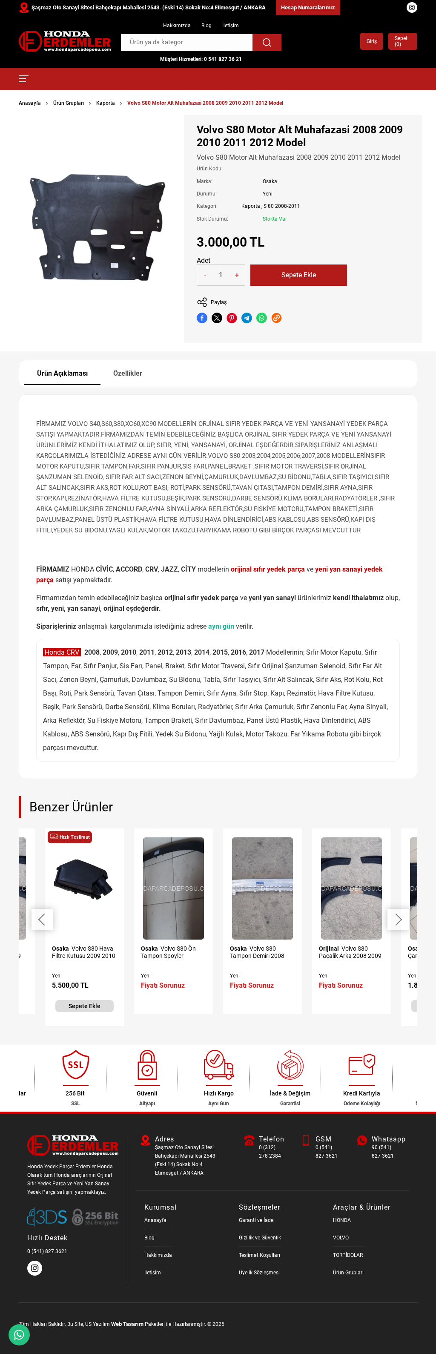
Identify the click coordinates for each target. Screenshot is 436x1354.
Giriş (372, 41)
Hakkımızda (177, 26)
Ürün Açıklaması (62, 373)
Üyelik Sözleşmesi (259, 1273)
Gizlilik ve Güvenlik (260, 1238)
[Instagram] (35, 1274)
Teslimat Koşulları (259, 1255)
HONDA (342, 1220)
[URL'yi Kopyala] (276, 318)
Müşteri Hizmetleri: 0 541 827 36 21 (201, 59)
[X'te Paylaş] (217, 318)
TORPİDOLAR (348, 1255)
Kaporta (105, 103)
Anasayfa (30, 103)
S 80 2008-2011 (282, 206)
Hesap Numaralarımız (308, 7)
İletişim (230, 26)
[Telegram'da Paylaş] (246, 318)
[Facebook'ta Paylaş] (202, 318)
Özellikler (127, 373)
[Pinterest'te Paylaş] (232, 318)
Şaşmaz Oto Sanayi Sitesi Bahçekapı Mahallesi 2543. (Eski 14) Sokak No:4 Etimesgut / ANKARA (149, 7)
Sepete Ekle (298, 275)
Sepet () (401, 41)
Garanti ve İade (256, 1220)
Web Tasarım (127, 1324)
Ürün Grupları (68, 103)
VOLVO (341, 1238)
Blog (206, 26)
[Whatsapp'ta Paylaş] (261, 318)
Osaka (270, 181)
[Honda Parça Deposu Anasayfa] (65, 41)
